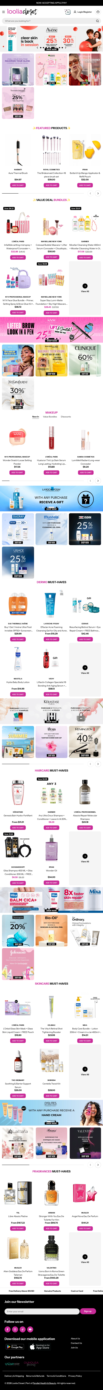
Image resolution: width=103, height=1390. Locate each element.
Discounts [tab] (66, 416)
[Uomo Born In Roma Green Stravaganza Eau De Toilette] (52, 1248)
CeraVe (85, 624)
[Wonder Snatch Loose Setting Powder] (17, 438)
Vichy (51, 679)
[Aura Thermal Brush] (18, 150)
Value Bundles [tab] (50, 416)
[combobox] (51, 21)
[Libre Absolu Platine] (18, 1193)
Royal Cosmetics (51, 170)
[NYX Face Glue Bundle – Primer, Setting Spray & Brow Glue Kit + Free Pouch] (18, 277)
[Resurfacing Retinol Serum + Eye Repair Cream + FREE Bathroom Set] (85, 604)
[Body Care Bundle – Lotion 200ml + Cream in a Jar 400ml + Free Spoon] (85, 1005)
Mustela (18, 679)
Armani (51, 1213)
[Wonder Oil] (52, 847)
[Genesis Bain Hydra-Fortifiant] (18, 792)
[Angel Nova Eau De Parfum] (85, 1193)
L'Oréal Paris (18, 241)
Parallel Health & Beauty (44, 1383)
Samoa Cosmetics (85, 457)
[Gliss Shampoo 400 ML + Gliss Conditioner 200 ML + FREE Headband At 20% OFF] (18, 847)
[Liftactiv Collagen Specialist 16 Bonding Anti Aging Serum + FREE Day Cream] (52, 659)
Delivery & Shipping (14, 1376)
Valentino (51, 1268)
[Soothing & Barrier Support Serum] (18, 1060)
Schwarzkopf (18, 867)
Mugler (85, 1213)
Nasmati (18, 170)
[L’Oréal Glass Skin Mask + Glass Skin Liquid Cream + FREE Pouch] (18, 1005)
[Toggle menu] (3, 11)
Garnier (85, 241)
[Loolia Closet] (18, 70)
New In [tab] (35, 416)
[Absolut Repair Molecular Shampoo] (85, 792)
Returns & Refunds (35, 1376)
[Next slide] (65, 47)
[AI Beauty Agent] (67, 12)
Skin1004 (51, 1080)
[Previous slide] (37, 47)
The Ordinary (18, 1080)
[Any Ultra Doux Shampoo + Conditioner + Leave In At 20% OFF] (52, 792)
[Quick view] (30, 139)
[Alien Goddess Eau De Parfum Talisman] (18, 1248)
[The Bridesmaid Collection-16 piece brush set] (52, 150)
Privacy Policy (75, 1376)
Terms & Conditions (56, 1376)
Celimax (51, 1025)
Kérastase (18, 812)
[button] (40, 47)
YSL (18, 1213)
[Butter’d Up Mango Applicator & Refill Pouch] (85, 150)
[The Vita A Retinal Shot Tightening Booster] (52, 1005)
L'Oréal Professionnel (85, 812)
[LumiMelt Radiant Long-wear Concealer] (85, 438)
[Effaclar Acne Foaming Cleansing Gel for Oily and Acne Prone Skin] (52, 604)
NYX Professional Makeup (18, 297)
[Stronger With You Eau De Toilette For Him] (52, 1193)
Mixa (85, 1025)
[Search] (97, 20)
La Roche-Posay (51, 624)
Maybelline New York (51, 241)
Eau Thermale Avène (18, 624)
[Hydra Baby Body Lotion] (18, 659)
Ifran (85, 170)
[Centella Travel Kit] (52, 1060)
